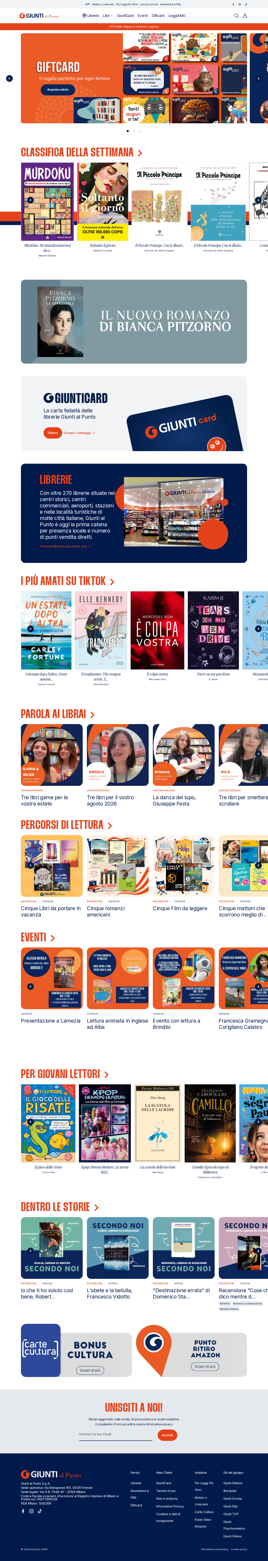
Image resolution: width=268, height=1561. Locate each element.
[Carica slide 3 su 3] (140, 131)
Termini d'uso (166, 1491)
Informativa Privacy (170, 1506)
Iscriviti (167, 1435)
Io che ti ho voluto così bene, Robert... (47, 1293)
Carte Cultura (204, 1512)
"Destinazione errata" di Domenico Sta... (181, 1293)
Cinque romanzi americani (105, 911)
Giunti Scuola (232, 1499)
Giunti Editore (232, 1483)
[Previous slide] (30, 200)
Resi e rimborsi (167, 1499)
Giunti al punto (32, 1549)
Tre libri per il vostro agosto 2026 (110, 800)
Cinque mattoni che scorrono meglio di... (242, 911)
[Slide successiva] (258, 78)
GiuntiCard (163, 1483)
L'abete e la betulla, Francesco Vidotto (109, 1293)
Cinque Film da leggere (180, 908)
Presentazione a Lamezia (51, 1021)
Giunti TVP (230, 1514)
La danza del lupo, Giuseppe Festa (174, 800)
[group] (134, 78)
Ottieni (53, 433)
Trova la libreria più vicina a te (64, 546)
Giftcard (136, 1505)
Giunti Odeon (232, 1536)
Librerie (135, 1483)
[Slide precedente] (9, 78)
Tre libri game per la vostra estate (44, 800)
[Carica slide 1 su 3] (128, 131)
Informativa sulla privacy (214, 1549)
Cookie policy (239, 1549)
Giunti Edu (230, 1506)
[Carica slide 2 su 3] (134, 131)
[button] (107, 15)
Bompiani (230, 1491)
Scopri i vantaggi (77, 433)
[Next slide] (258, 200)
